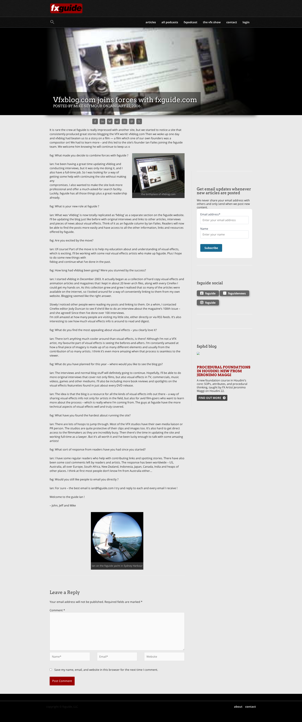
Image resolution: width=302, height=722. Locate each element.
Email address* (210, 214)
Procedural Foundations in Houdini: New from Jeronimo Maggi (223, 371)
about (238, 707)
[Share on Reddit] (117, 121)
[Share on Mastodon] (132, 121)
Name (204, 229)
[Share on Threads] (124, 121)
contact (231, 22)
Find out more (210, 398)
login (246, 22)
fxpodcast (190, 22)
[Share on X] (139, 121)
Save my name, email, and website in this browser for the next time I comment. (106, 670)
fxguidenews (237, 293)
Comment (57, 610)
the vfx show (212, 22)
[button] (52, 22)
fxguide (210, 293)
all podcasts (169, 22)
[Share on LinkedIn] (102, 121)
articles (151, 22)
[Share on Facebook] (95, 121)
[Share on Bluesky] (110, 121)
